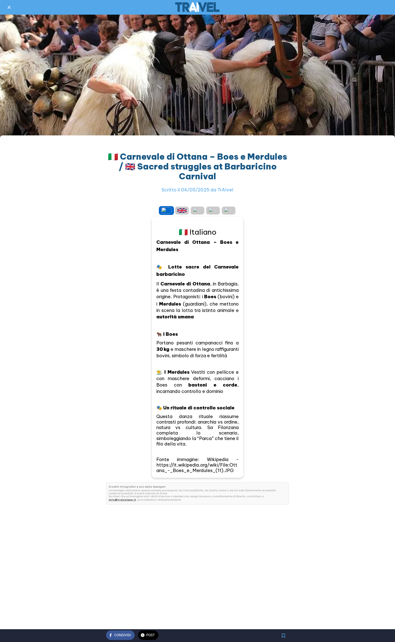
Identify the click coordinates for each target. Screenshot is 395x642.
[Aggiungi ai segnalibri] (283, 635)
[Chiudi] (9, 7)
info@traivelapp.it (122, 499)
